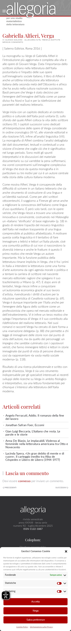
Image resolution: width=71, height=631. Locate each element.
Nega (35, 610)
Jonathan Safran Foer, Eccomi (24, 425)
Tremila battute (51, 40)
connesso (24, 481)
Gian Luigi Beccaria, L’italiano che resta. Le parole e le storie (32, 433)
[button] (66, 551)
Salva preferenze (35, 619)
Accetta (35, 601)
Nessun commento (12, 42)
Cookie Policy (22, 627)
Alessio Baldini (13, 40)
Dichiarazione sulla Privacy (41, 627)
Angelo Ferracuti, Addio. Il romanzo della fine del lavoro (34, 417)
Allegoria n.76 (32, 40)
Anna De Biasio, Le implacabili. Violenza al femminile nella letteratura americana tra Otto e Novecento (36, 444)
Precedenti (10, 487)
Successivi (61, 487)
